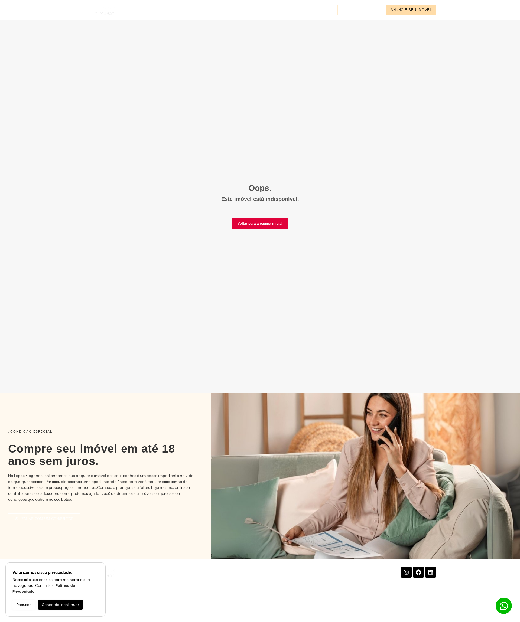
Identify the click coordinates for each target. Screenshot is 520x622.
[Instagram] (406, 572)
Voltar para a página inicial (260, 223)
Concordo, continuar (60, 605)
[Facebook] (418, 572)
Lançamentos (198, 10)
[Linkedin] (430, 572)
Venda (135, 10)
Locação (162, 10)
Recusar (24, 605)
